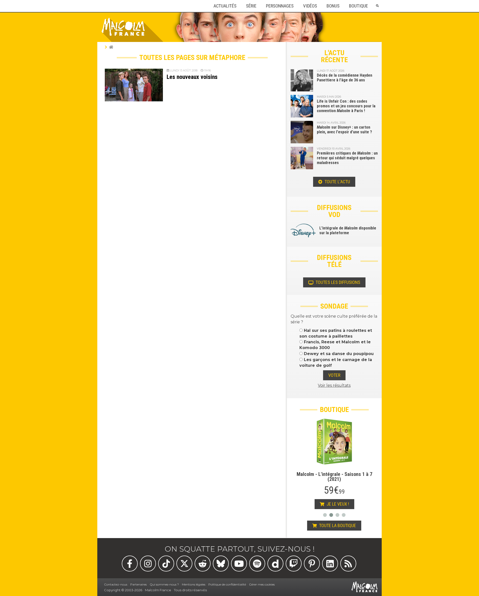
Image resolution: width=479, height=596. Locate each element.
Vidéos (310, 6)
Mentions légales (193, 584)
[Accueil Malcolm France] (111, 47)
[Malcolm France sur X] (184, 564)
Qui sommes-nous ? (164, 584)
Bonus (333, 6)
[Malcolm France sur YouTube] (239, 564)
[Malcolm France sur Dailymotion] (275, 564)
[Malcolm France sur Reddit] (203, 564)
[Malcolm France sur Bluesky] (221, 564)
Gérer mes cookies (262, 584)
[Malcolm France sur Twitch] (294, 564)
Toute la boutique (337, 525)
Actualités (225, 6)
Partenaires (138, 584)
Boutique (358, 6)
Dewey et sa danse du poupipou (338, 353)
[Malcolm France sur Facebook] (130, 564)
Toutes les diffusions (337, 282)
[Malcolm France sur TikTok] (166, 564)
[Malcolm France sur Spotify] (257, 564)
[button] (377, 6)
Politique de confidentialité (227, 584)
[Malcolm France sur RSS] (348, 564)
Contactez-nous (115, 584)
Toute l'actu (337, 181)
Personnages (280, 6)
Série (251, 6)
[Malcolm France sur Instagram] (148, 564)
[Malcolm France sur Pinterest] (312, 564)
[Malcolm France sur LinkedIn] (330, 564)
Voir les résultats (334, 385)
